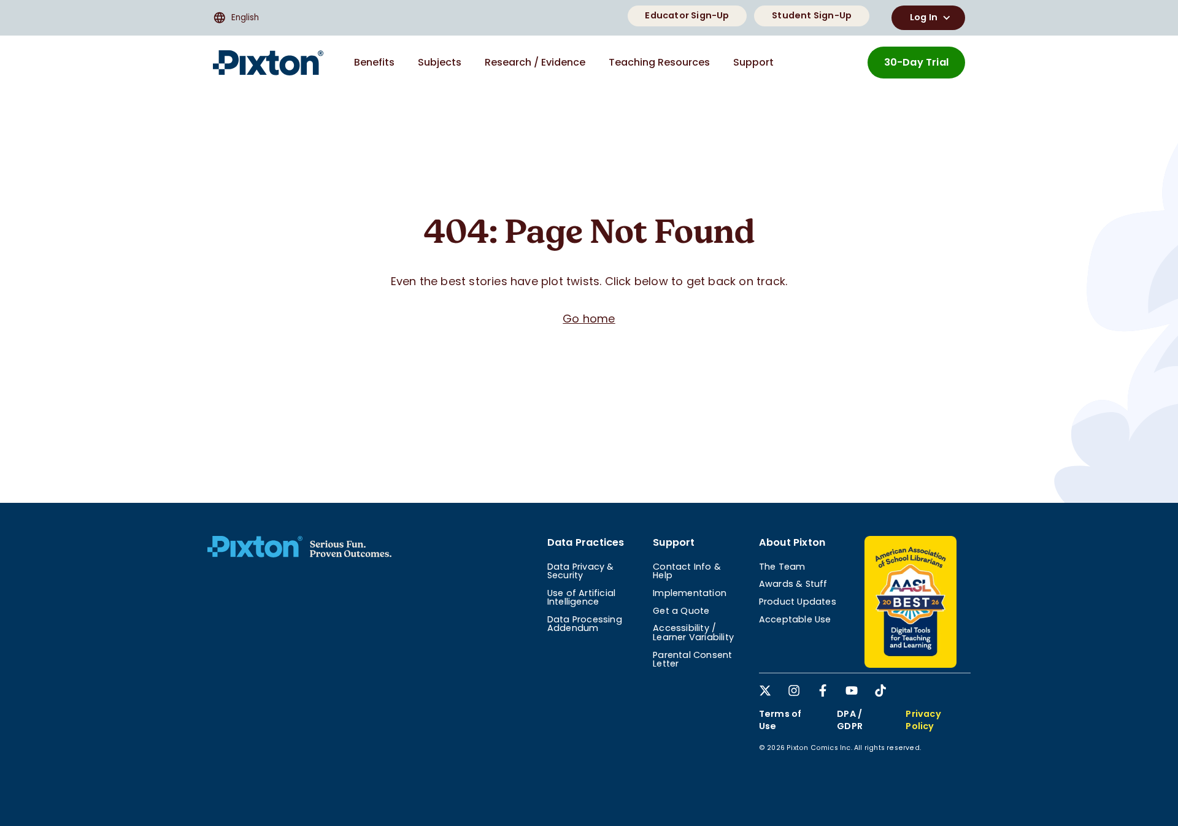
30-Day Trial (916, 62)
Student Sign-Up (812, 15)
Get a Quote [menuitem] (681, 611)
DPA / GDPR (850, 720)
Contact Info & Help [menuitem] (687, 570)
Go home (589, 318)
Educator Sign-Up (687, 15)
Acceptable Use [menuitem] (795, 619)
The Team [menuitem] (782, 566)
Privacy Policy (923, 720)
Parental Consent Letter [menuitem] (692, 659)
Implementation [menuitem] (689, 593)
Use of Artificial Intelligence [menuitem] (581, 597)
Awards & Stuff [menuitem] (793, 584)
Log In (923, 17)
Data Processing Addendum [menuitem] (584, 623)
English (245, 17)
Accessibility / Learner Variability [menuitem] (693, 632)
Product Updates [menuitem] (797, 601)
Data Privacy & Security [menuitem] (580, 570)
